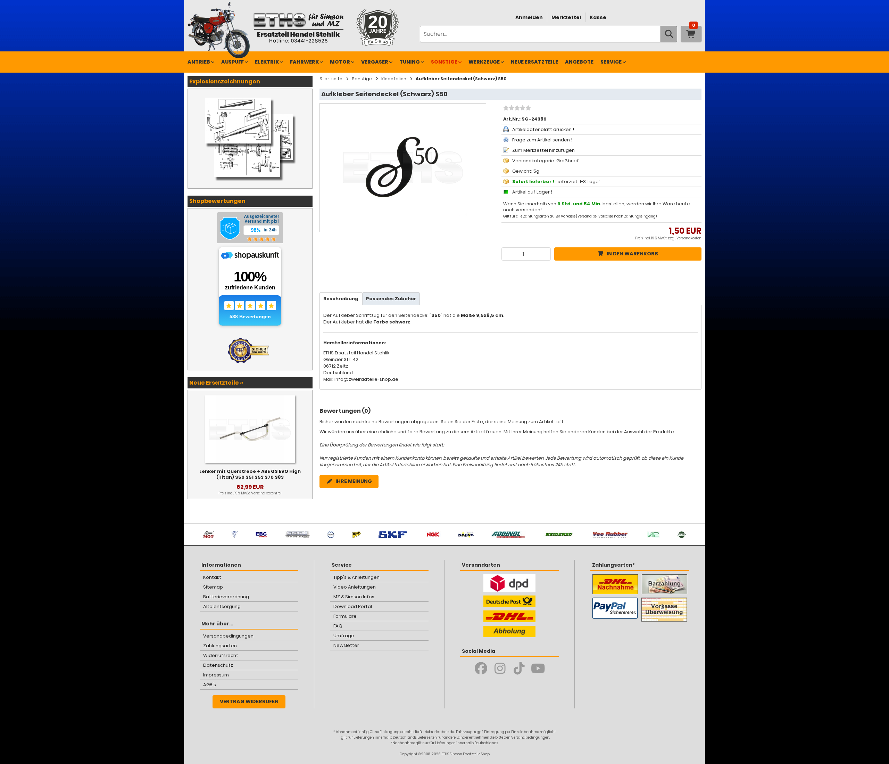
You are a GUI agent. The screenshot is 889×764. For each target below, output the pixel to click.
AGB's (209, 684)
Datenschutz (218, 665)
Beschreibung (340, 298)
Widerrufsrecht (220, 655)
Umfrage (343, 635)
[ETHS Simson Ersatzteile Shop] (298, 28)
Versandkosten (688, 238)
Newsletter (346, 645)
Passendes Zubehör (391, 298)
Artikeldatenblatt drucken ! (543, 129)
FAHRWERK (304, 61)
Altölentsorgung (222, 606)
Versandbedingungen (228, 636)
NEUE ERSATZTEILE (534, 61)
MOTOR (340, 61)
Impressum (216, 675)
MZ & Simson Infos (353, 596)
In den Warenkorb (632, 253)
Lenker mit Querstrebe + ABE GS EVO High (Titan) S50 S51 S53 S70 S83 (250, 474)
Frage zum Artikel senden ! (542, 140)
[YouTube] (538, 668)
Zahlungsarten (220, 645)
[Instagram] (499, 668)
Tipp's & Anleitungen (356, 577)
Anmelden (529, 17)
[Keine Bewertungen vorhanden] (516, 108)
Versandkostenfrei (266, 493)
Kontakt (212, 577)
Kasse (598, 17)
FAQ (337, 626)
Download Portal (352, 606)
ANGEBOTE (579, 61)
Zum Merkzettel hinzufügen (543, 150)
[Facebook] (480, 668)
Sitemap (213, 587)
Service (611, 61)
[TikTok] (519, 668)
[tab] (340, 298)
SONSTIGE (444, 61)
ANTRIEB (199, 61)
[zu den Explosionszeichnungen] (250, 95)
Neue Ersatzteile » (216, 383)
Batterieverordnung (226, 596)
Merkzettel (566, 17)
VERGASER (374, 61)
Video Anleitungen (354, 587)
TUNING (409, 61)
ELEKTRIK (267, 61)
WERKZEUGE (484, 61)
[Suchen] (668, 34)
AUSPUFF (232, 61)
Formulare (345, 616)
